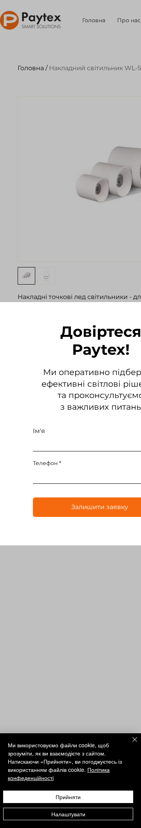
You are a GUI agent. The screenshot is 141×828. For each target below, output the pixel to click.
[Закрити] (130, 744)
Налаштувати (68, 814)
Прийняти (68, 797)
